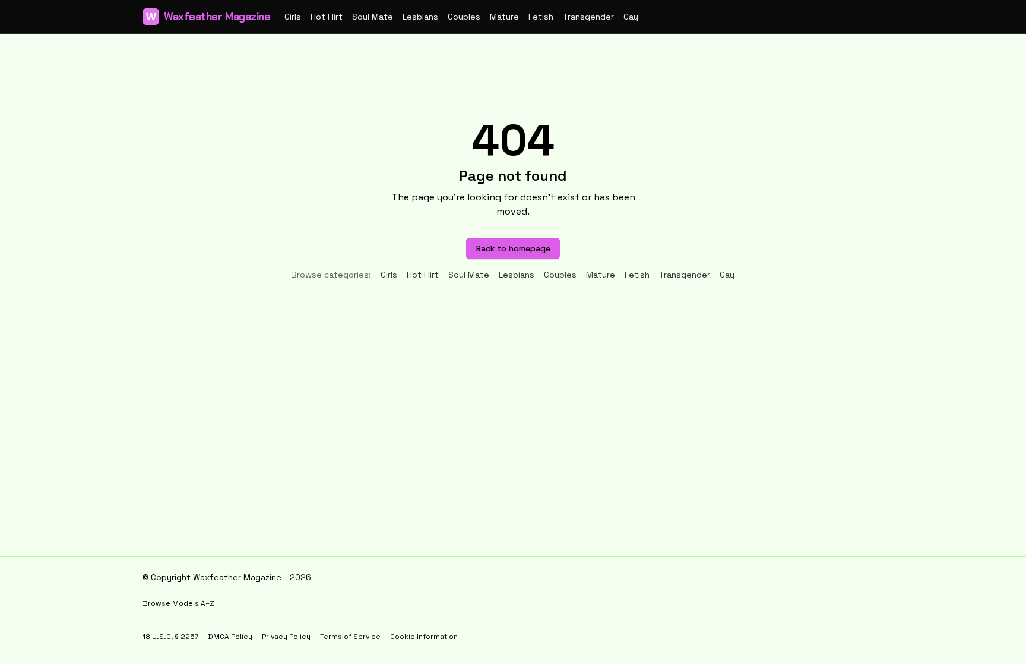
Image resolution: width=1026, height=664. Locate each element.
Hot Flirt (327, 16)
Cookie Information (424, 636)
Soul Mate (372, 16)
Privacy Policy (286, 636)
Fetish (540, 16)
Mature (504, 16)
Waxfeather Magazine (208, 17)
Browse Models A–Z (178, 603)
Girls (292, 16)
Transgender (588, 16)
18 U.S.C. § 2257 (170, 636)
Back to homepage (513, 248)
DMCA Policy (230, 636)
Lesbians (420, 16)
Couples (464, 16)
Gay (630, 16)
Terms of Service (350, 636)
